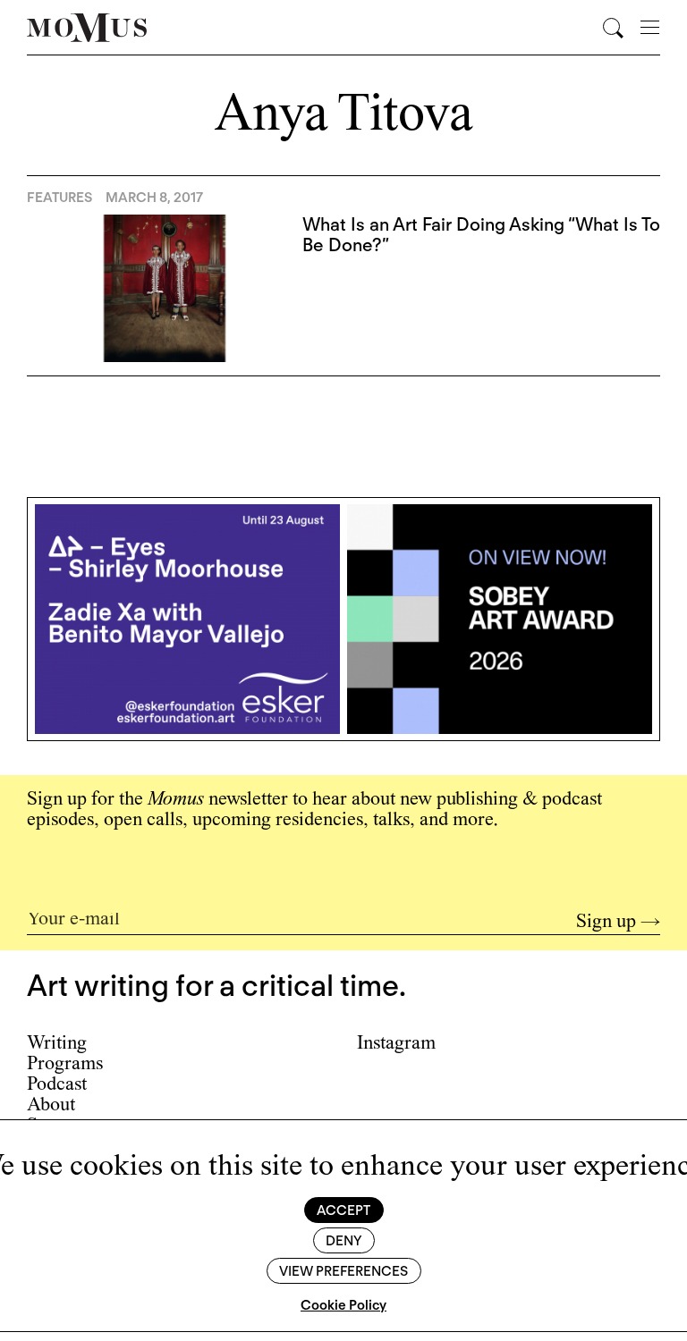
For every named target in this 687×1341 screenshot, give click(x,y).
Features (59, 198)
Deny (343, 1241)
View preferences (343, 1271)
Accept (343, 1210)
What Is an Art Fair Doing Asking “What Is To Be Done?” (481, 235)
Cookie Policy (343, 1305)
